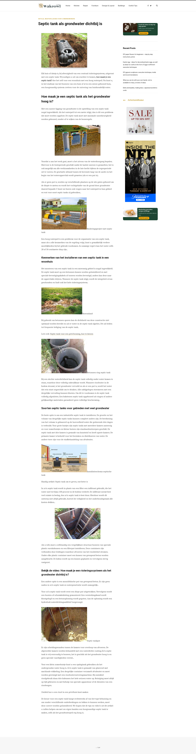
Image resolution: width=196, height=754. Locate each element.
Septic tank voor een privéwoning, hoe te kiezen (71, 333)
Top (98, 747)
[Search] (156, 5)
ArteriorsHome (136, 100)
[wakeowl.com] (49, 6)
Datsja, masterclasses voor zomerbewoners (56, 19)
